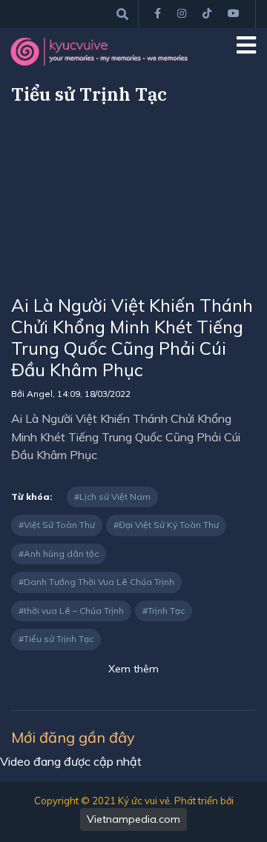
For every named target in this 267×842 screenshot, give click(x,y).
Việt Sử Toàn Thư (59, 524)
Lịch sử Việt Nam (115, 496)
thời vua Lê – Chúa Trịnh (74, 610)
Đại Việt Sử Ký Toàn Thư (169, 524)
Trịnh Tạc (166, 610)
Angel (40, 393)
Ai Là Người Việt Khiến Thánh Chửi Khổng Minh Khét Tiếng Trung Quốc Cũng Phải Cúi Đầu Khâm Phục (132, 337)
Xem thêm (133, 668)
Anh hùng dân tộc (61, 553)
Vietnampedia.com (133, 819)
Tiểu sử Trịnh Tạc (58, 638)
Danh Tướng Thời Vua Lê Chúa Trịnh (99, 581)
